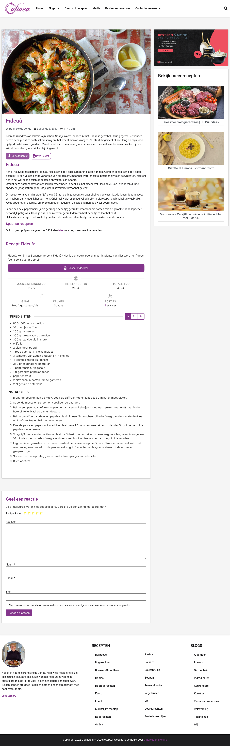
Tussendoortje (153, 685)
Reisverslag (201, 709)
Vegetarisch (152, 693)
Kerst (98, 693)
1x (127, 316)
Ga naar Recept (19, 156)
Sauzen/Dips (152, 670)
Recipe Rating (14, 513)
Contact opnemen (146, 8)
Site (8, 591)
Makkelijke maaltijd (107, 709)
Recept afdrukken (78, 267)
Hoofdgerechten (105, 685)
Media (96, 8)
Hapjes (99, 678)
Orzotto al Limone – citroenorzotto (191, 168)
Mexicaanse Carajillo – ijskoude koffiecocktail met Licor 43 (191, 216)
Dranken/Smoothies (107, 670)
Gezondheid (201, 670)
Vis (146, 701)
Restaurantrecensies (117, 8)
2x (134, 316)
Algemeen (200, 654)
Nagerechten (103, 716)
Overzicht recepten (76, 8)
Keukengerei (201, 685)
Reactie (11, 521)
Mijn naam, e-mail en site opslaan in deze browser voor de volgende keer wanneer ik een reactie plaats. (69, 605)
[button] (225, 8)
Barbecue (101, 654)
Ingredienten (201, 678)
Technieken (201, 716)
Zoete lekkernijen (155, 716)
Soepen (149, 677)
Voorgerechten (154, 708)
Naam (10, 564)
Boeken (198, 662)
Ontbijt (99, 724)
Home (39, 8)
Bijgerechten (102, 662)
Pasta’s (149, 654)
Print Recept (42, 156)
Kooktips (199, 693)
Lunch (99, 701)
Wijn (196, 724)
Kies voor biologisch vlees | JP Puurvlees (191, 122)
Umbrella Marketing (155, 739)
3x (141, 316)
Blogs (51, 8)
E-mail (10, 578)
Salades (149, 662)
